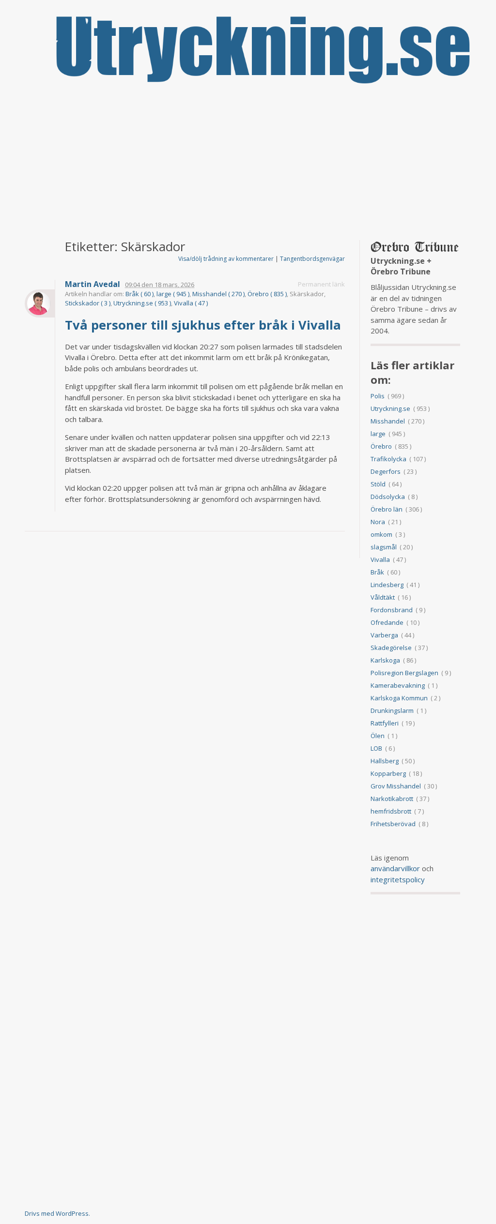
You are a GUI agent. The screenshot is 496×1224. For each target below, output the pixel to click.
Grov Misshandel (396, 786)
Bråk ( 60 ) (139, 293)
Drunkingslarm (392, 710)
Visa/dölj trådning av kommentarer (226, 259)
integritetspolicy (398, 879)
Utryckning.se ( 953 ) (142, 303)
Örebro (381, 446)
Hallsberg (385, 760)
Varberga (384, 635)
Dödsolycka (388, 496)
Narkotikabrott (392, 798)
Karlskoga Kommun (399, 698)
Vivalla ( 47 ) (191, 303)
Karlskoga (385, 660)
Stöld (378, 484)
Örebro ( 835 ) (267, 293)
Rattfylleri (385, 723)
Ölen (378, 735)
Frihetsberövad (393, 823)
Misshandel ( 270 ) (218, 293)
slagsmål (384, 547)
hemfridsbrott (391, 811)
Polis (378, 396)
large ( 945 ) (172, 293)
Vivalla (380, 559)
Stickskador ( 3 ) (87, 303)
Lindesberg (387, 584)
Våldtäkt (383, 597)
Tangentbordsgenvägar (312, 259)
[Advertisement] (248, 162)
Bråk (377, 572)
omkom (381, 534)
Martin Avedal (92, 284)
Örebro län (387, 509)
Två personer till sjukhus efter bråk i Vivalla (204, 325)
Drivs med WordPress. (57, 1213)
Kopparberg (388, 773)
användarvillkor (395, 868)
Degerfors (386, 471)
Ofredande (387, 622)
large (378, 433)
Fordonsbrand (392, 609)
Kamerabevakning (398, 685)
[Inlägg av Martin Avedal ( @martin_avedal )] (40, 303)
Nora (378, 521)
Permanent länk (321, 284)
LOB (376, 748)
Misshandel (388, 421)
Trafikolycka (388, 458)
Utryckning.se (390, 408)
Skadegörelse (391, 647)
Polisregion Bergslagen (404, 672)
